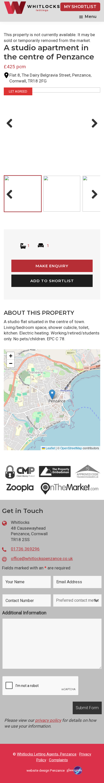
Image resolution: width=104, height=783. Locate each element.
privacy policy (48, 720)
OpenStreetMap (71, 448)
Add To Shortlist (52, 280)
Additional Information (24, 612)
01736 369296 (25, 548)
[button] (52, 394)
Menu (90, 16)
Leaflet (50, 448)
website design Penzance (46, 770)
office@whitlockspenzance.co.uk (42, 558)
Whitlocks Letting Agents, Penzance (46, 754)
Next (93, 128)
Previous (11, 128)
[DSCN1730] (52, 123)
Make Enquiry (52, 265)
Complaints (58, 760)
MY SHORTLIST (80, 6)
